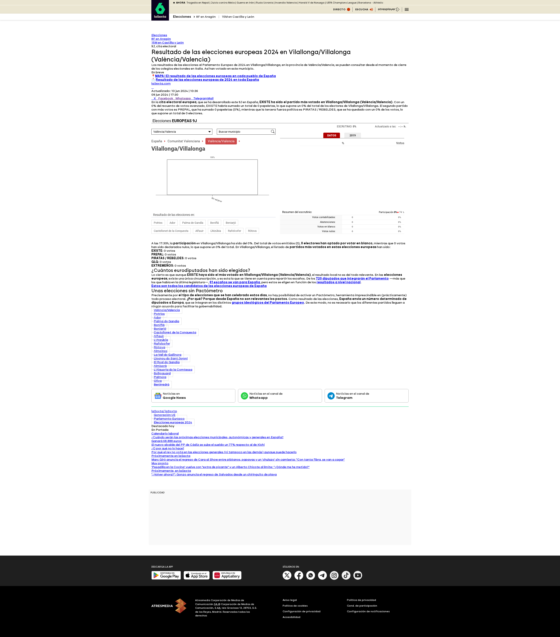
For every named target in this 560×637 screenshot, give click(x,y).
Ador (172, 222)
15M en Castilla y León (238, 17)
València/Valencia (221, 141)
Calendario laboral (165, 433)
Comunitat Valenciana (184, 141)
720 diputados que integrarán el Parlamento (352, 278)
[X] (152, 87)
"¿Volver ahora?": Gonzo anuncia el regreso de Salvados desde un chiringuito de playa (214, 474)
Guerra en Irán (245, 2)
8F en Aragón (206, 17)
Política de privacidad (361, 600)
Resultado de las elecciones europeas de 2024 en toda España (207, 80)
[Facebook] (298, 579)
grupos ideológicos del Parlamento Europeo (268, 302)
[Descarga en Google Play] (166, 579)
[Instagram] (334, 579)
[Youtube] (357, 579)
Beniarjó (231, 222)
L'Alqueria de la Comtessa (173, 369)
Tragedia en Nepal (197, 2)
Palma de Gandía (192, 222)
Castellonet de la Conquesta (171, 230)
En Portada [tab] (159, 430)
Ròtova (252, 230)
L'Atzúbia (215, 230)
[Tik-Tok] (346, 579)
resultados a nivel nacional (338, 282)
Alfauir (199, 230)
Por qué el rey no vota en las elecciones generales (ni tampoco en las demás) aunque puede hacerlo (224, 452)
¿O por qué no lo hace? (167, 448)
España (156, 141)
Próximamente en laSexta (170, 456)
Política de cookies (295, 605)
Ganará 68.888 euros (166, 441)
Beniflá (214, 222)
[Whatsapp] (310, 579)
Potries (158, 222)
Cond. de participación (362, 605)
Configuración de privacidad (301, 611)
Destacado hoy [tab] (162, 426)
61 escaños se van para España (235, 282)
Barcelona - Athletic (370, 2)
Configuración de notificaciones (368, 611)
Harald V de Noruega (311, 2)
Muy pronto (159, 463)
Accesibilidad (291, 617)
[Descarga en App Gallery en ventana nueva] (227, 579)
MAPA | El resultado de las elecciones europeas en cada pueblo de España (215, 76)
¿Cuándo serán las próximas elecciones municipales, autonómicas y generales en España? (217, 437)
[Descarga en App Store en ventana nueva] (197, 579)
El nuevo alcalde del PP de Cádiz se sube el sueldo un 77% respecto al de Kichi (208, 445)
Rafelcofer (234, 230)
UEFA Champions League (341, 2)
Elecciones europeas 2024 (173, 422)
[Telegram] (322, 579)
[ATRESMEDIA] (170, 608)
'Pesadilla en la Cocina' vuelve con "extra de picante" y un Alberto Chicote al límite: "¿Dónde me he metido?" (230, 467)
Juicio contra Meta (223, 2)
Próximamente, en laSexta (171, 471)
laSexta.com (161, 83)
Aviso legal (290, 600)
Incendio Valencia (286, 2)
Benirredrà (161, 384)
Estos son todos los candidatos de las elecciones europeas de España (209, 286)
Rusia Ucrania (264, 2)
